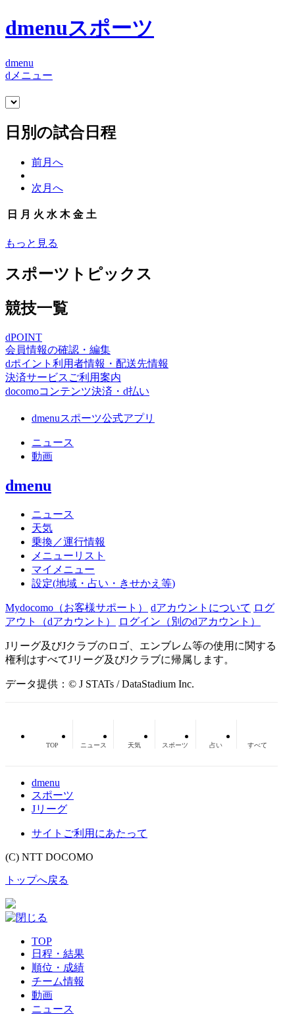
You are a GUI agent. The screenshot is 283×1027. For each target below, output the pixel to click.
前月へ (47, 162)
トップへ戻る (36, 880)
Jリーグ (49, 808)
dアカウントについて (201, 607)
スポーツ (53, 795)
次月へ (47, 187)
